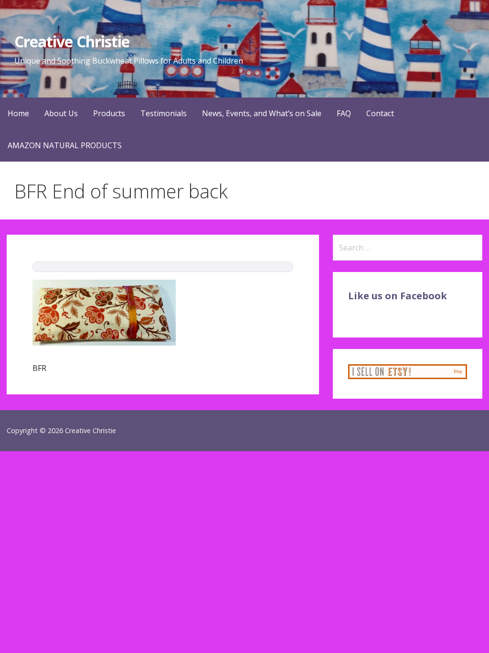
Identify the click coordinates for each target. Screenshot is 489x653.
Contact (380, 113)
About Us (61, 113)
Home (18, 113)
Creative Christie (71, 41)
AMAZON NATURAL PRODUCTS (65, 145)
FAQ (344, 113)
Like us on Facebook (397, 295)
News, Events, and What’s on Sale (261, 113)
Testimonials (163, 113)
